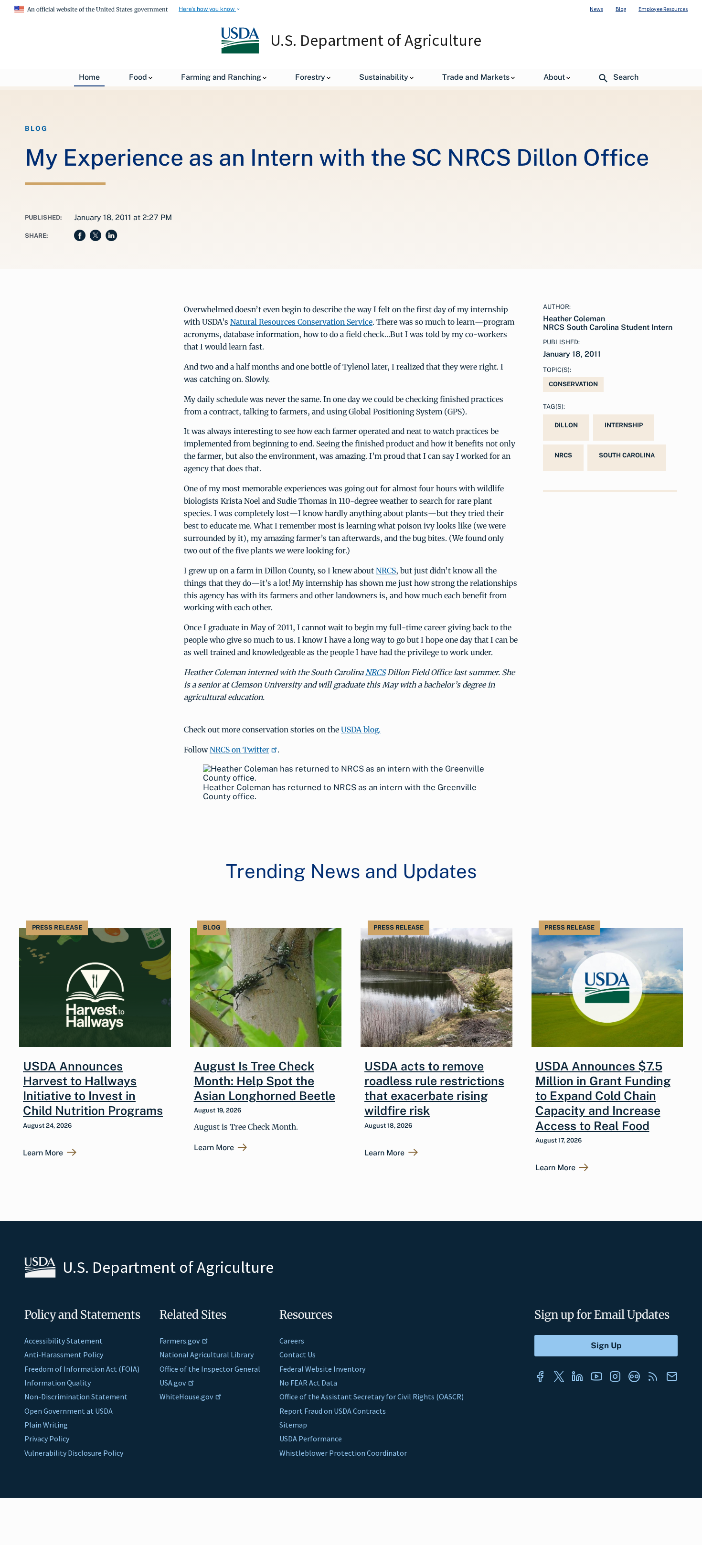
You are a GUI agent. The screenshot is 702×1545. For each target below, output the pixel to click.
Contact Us (297, 1354)
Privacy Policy (46, 1438)
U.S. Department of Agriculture (375, 40)
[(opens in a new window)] (540, 1376)
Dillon (566, 425)
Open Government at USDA (68, 1411)
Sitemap (293, 1424)
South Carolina (627, 455)
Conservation (573, 384)
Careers (291, 1340)
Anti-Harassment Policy (63, 1354)
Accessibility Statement (63, 1340)
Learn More (43, 1153)
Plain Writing (46, 1424)
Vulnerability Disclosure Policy (73, 1453)
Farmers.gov (180, 1340)
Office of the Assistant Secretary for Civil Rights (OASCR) (371, 1396)
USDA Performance (310, 1438)
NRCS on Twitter (239, 749)
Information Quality (57, 1382)
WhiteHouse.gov (186, 1396)
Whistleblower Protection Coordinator (343, 1453)
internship (624, 425)
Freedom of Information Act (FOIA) (81, 1369)
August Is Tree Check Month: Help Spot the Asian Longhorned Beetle (264, 1081)
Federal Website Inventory (322, 1369)
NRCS (386, 570)
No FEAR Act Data (308, 1382)
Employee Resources (663, 8)
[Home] (241, 51)
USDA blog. (361, 729)
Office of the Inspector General (210, 1369)
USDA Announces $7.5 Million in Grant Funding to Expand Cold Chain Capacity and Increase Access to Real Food (603, 1096)
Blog (621, 8)
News (596, 8)
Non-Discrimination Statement (76, 1396)
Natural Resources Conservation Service (301, 322)
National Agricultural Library (207, 1354)
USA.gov (173, 1382)
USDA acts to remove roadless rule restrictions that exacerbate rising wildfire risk (434, 1088)
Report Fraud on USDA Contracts (332, 1411)
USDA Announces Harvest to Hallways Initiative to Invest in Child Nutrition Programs (93, 1088)
